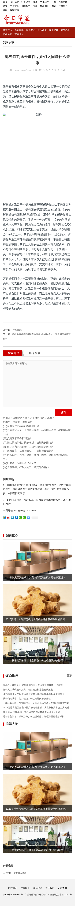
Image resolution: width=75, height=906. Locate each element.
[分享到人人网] (16, 517)
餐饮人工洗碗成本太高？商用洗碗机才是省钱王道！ (29, 689)
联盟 (5, 6)
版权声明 (12, 888)
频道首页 (7, 30)
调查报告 (26, 6)
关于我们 (49, 888)
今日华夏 (14, 2)
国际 (53, 6)
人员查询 (62, 888)
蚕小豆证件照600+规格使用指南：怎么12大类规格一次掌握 (33, 685)
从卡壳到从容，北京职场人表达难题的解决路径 (27, 698)
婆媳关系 (7, 34)
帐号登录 (34, 353)
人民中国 (7, 873)
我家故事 (14, 10)
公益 (53, 2)
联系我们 (37, 888)
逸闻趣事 (19, 30)
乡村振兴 (63, 6)
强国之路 (63, 2)
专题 (35, 6)
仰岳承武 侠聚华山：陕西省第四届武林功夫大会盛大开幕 (31, 712)
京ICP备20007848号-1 (14, 894)
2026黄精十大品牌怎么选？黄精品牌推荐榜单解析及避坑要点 (34, 694)
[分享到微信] (20, 517)
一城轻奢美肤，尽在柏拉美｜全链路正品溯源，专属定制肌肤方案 (36, 703)
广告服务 (25, 888)
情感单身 (65, 30)
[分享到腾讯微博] (12, 517)
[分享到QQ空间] (4, 517)
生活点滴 (42, 30)
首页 (5, 2)
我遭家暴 (53, 30)
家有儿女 (19, 34)
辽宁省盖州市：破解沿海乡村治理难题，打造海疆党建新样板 (33, 716)
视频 (5, 10)
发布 (63, 412)
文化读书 (44, 2)
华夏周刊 (44, 6)
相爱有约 (30, 30)
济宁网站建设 (19, 873)
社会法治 (26, 2)
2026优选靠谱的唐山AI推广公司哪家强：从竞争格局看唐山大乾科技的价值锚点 (37, 707)
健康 (35, 2)
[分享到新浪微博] (8, 517)
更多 (69, 675)
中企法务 (14, 6)
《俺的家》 (17, 329)
